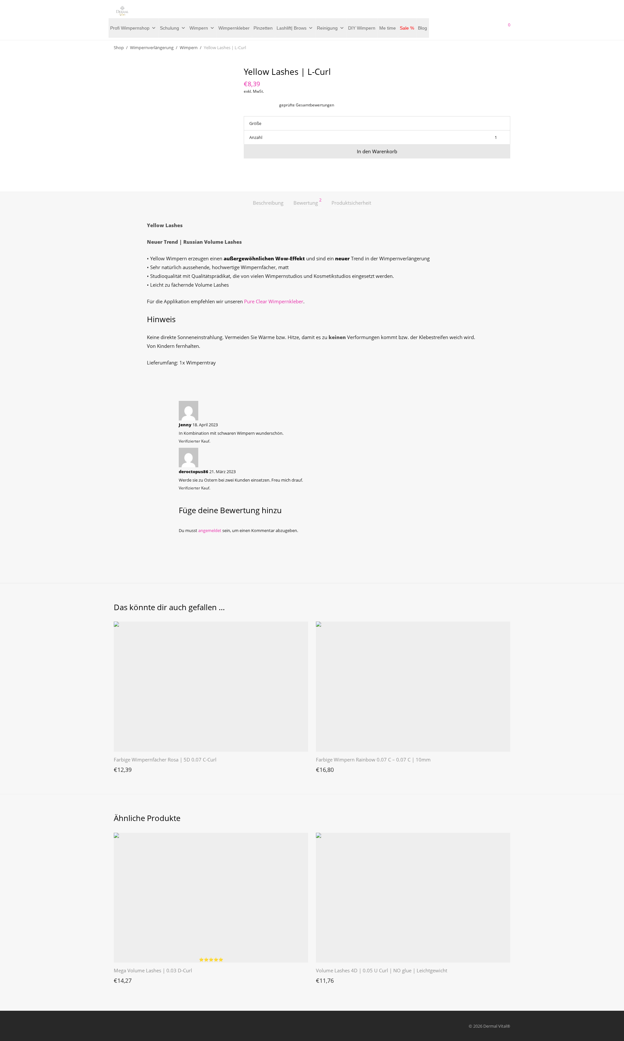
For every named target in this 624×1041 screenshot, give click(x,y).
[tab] (268, 203)
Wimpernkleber (234, 28)
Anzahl (255, 137)
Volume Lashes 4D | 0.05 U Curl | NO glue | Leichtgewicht (381, 970)
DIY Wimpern (361, 28)
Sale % (407, 28)
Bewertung (307, 202)
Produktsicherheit (351, 202)
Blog (422, 28)
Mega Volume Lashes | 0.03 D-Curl (153, 970)
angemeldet (209, 530)
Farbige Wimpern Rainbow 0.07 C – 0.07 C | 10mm (373, 759)
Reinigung (327, 28)
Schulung (169, 28)
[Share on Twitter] (255, 170)
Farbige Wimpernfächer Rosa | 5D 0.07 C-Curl (165, 759)
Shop (119, 47)
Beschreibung (268, 202)
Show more (121, 768)
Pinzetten (263, 28)
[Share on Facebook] (246, 170)
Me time (387, 28)
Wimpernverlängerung (152, 47)
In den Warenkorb (377, 151)
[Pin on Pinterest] (265, 170)
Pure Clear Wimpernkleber (273, 301)
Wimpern (198, 28)
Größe (255, 123)
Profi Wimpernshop (130, 28)
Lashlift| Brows (291, 28)
